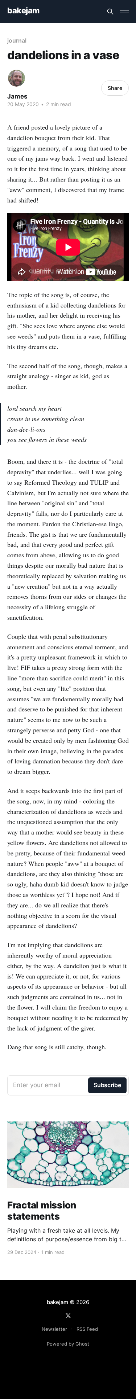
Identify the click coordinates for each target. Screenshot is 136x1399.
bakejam (23, 10)
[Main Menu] (124, 11)
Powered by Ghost (68, 1344)
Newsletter (54, 1329)
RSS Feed (87, 1329)
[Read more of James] (16, 78)
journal (16, 40)
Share (115, 88)
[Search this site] (110, 11)
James (17, 96)
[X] (68, 1316)
